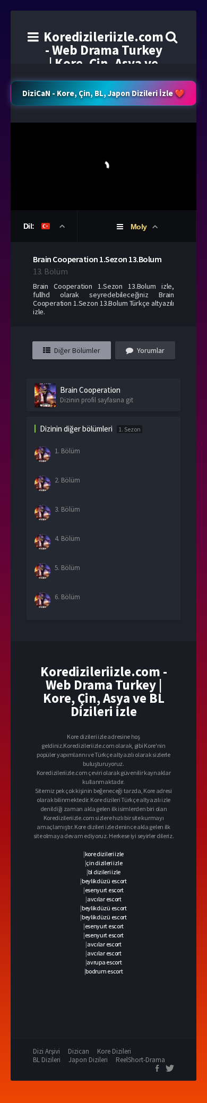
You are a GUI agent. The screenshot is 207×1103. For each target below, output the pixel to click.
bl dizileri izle (104, 872)
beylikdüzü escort (104, 881)
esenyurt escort (104, 890)
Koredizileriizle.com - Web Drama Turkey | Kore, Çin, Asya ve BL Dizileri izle (103, 56)
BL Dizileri (47, 1059)
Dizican (78, 1051)
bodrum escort (104, 971)
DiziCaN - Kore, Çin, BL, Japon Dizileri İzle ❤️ (103, 93)
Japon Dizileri (88, 1059)
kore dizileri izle (104, 854)
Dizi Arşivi (46, 1051)
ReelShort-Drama (140, 1059)
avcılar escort (104, 899)
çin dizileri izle (104, 863)
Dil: (30, 226)
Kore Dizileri (114, 1051)
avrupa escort (104, 962)
